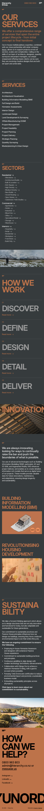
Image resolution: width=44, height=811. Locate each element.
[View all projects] (22, 258)
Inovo (4, 50)
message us (9, 768)
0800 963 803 (30, 3)
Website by (35, 808)
